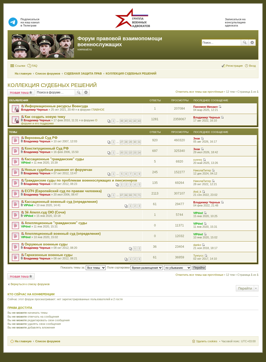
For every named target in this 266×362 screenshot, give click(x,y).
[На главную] (43, 45)
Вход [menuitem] (252, 65)
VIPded (26, 162)
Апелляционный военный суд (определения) (63, 234)
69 (130, 195)
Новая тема (19, 92)
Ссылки (20, 65)
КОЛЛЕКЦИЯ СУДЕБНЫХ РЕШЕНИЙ (52, 85)
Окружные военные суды (46, 244)
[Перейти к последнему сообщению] (219, 106)
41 (130, 121)
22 (130, 152)
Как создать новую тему (45, 117)
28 (126, 142)
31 (139, 142)
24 (139, 152)
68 (126, 195)
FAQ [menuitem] (34, 65)
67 (121, 195)
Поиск (245, 42)
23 (135, 152)
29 (130, 142)
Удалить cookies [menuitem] (206, 341)
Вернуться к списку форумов (30, 284)
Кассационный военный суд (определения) (61, 202)
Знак (196, 138)
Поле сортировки (118, 267)
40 (126, 121)
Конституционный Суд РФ (47, 148)
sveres (197, 159)
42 (135, 121)
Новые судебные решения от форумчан (58, 170)
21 (126, 152)
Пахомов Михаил (205, 106)
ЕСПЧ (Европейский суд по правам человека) (63, 191)
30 (135, 142)
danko (197, 244)
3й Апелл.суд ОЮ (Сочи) (45, 212)
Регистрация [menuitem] (234, 65)
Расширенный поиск (252, 42)
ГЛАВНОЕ (97, 109)
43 (139, 121)
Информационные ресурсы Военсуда (56, 106)
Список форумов (47, 341)
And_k (197, 191)
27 (121, 142)
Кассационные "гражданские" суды (54, 159)
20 (121, 152)
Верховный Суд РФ (41, 138)
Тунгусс (198, 255)
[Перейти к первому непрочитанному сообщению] (22, 106)
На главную (23, 341)
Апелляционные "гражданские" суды (56, 223)
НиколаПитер (202, 170)
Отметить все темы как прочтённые (199, 91)
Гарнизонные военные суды (48, 255)
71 (139, 195)
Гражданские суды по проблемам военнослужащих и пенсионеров (81, 180)
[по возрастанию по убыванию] (178, 267)
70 (135, 195)
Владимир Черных (34, 109)
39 (121, 121)
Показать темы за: (73, 267)
